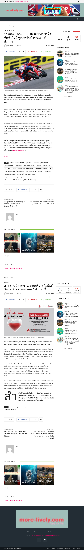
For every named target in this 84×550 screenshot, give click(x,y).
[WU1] (22, 150)
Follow (68, 36)
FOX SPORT (8, 168)
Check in (45, 244)
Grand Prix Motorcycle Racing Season (23, 168)
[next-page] (8, 256)
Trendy (12, 246)
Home (6, 26)
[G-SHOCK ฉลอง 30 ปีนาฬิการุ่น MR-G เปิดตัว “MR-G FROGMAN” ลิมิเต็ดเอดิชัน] (29, 242)
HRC (50, 168)
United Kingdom (28, 177)
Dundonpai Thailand (29, 165)
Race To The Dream (30, 174)
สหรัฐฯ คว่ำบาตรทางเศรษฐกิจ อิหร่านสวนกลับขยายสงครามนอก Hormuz (12, 249)
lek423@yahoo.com (36, 535)
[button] (54, 10)
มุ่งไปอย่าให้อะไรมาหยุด (29, 180)
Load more (67, 96)
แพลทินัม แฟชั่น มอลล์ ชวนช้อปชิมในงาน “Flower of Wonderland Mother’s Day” (71, 80)
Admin (11, 45)
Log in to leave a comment (13, 268)
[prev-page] (5, 256)
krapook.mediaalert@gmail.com (51, 535)
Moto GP (40, 171)
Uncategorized (13, 26)
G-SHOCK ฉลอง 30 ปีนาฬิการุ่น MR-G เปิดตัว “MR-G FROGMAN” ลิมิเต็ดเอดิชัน (29, 249)
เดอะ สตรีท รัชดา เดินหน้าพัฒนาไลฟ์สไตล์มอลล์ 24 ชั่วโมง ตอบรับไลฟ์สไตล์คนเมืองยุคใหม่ (45, 248)
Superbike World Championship (13, 177)
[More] (41, 190)
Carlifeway (36, 162)
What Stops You (39, 177)
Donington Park (9, 165)
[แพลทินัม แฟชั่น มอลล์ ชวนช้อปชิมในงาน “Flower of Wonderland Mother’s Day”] (60, 79)
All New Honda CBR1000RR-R (17, 162)
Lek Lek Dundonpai (10, 171)
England (39, 165)
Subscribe (77, 36)
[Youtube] (78, 1)
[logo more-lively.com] (15, 10)
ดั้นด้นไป (7, 180)
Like (60, 36)
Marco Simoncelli (31, 171)
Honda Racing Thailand (41, 168)
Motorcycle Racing (10, 174)
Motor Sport (47, 171)
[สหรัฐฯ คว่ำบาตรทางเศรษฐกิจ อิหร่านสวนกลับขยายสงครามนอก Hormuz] (12, 242)
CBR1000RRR (44, 162)
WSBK (47, 177)
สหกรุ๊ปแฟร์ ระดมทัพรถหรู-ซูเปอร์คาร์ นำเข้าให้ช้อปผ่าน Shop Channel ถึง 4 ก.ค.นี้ (15, 204)
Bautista (29, 162)
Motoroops (20, 174)
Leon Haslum (20, 171)
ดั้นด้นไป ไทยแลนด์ (16, 180)
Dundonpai (18, 165)
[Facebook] (76, 1)
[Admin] (5, 45)
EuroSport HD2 (47, 165)
